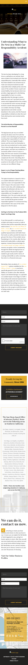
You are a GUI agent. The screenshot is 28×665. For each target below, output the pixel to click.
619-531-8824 (12, 626)
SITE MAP (14, 658)
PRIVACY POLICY (14, 660)
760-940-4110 (19, 628)
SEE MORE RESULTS (14, 396)
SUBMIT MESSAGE (16, 347)
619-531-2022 (17, 14)
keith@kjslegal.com (15, 629)
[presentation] (13, 341)
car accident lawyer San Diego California (12, 245)
